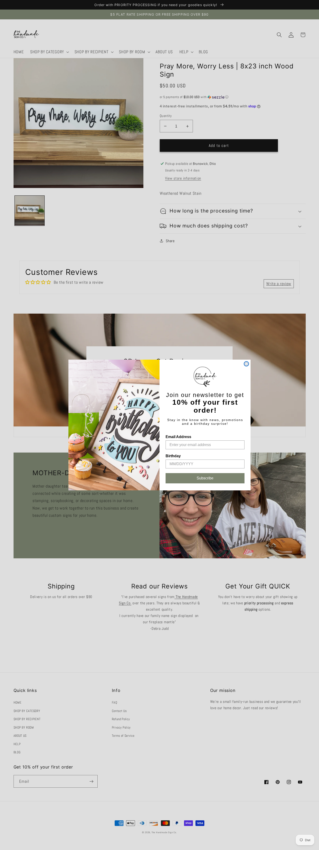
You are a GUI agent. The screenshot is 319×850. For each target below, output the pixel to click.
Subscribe (205, 478)
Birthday (173, 456)
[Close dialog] (246, 363)
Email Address (178, 437)
